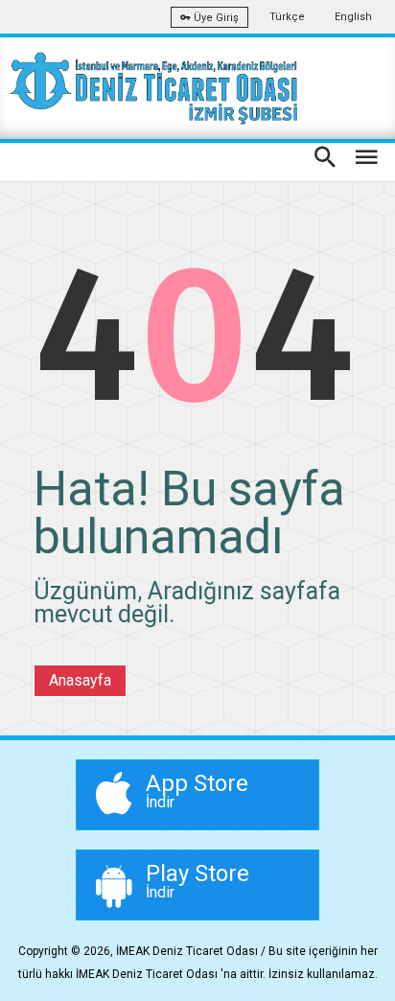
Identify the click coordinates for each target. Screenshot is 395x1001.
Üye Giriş (215, 18)
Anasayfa (80, 680)
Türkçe (287, 17)
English (353, 17)
